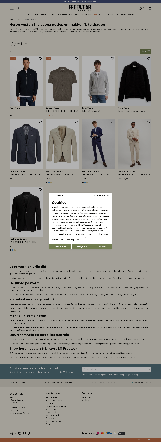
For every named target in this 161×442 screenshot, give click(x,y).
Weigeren (82, 247)
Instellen (102, 247)
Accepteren (60, 247)
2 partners (60, 216)
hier (65, 234)
